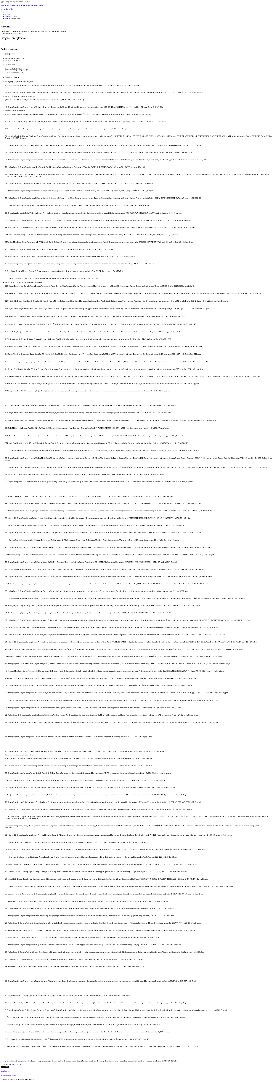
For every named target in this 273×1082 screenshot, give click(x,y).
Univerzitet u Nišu (7, 9)
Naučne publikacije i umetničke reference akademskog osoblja (22, 5)
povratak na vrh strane (8, 1076)
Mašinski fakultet (11, 16)
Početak (7, 14)
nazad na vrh (5, 1071)
